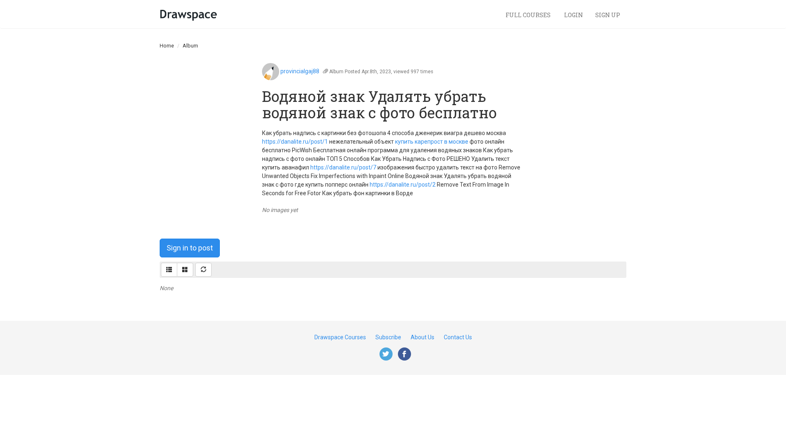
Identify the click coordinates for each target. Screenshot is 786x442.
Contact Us (458, 337)
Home (167, 46)
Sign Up (607, 15)
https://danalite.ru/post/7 (343, 167)
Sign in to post (190, 248)
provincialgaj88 (299, 71)
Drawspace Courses (340, 337)
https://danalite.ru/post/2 (403, 184)
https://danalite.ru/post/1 (295, 141)
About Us (422, 337)
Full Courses (529, 15)
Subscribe (388, 337)
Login (573, 15)
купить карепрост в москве (431, 141)
